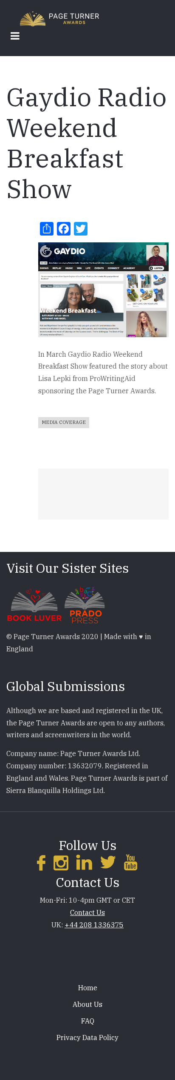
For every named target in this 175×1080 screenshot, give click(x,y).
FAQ (87, 1021)
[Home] (59, 18)
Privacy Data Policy (87, 1037)
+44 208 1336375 (94, 925)
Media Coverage (64, 422)
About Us (87, 1004)
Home (87, 987)
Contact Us (87, 912)
